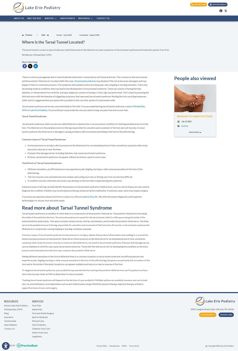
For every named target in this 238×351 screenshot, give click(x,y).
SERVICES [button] (49, 18)
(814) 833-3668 (200, 4)
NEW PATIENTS (67, 18)
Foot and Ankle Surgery (43, 313)
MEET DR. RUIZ (34, 18)
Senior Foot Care (40, 332)
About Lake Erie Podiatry (16, 305)
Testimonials (10, 321)
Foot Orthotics (39, 324)
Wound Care (38, 321)
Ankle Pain (37, 309)
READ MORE (194, 132)
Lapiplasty (37, 336)
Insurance (8, 317)
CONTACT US (103, 18)
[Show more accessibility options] (5, 346)
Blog (6, 313)
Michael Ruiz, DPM (13, 309)
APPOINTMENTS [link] (219, 4)
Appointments (208, 315)
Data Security (114, 346)
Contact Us (9, 328)
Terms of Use (134, 346)
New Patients (10, 324)
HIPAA (124, 346)
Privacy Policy (102, 346)
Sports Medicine (40, 317)
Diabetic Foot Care (41, 328)
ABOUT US (19, 18)
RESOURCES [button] (84, 18)
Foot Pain (184, 126)
